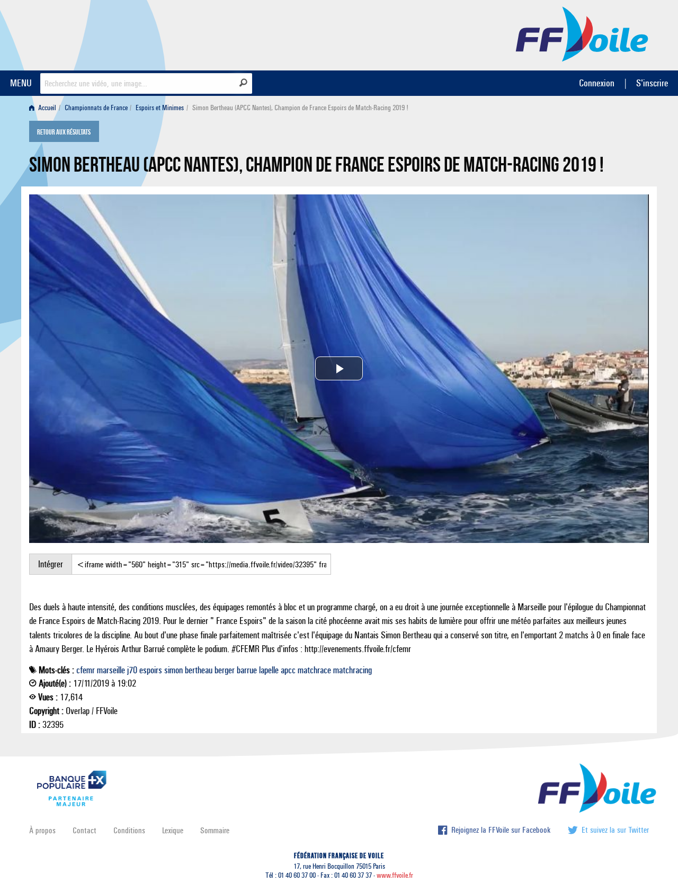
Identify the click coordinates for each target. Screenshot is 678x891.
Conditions (129, 830)
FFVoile (582, 33)
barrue (247, 670)
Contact (84, 830)
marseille (111, 670)
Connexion (596, 83)
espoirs (150, 670)
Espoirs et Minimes (160, 107)
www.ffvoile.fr (395, 875)
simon (173, 670)
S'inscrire (652, 83)
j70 (132, 670)
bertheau (198, 670)
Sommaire (214, 830)
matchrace (314, 670)
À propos (42, 830)
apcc (288, 670)
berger (225, 670)
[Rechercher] (243, 82)
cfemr (85, 670)
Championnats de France (96, 107)
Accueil (46, 107)
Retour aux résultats (64, 132)
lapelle (269, 670)
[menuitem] (44, 107)
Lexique (172, 830)
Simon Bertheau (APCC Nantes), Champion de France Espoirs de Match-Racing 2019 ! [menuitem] (300, 107)
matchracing (352, 670)
